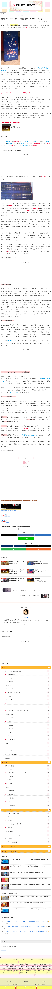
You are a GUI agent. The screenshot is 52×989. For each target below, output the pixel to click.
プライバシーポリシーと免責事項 (38, 984)
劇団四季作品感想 (20, 526)
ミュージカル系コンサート (13, 984)
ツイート (3, 950)
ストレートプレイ (43, 981)
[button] (50, 636)
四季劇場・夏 (16, 529)
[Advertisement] (26, 164)
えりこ (26, 617)
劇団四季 (13, 526)
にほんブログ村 (5, 516)
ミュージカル (9, 981)
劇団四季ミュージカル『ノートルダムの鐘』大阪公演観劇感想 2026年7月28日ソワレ (25, 931)
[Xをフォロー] (38, 546)
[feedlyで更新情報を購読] (13, 549)
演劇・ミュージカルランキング (8, 510)
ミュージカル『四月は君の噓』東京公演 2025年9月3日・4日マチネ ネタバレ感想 (24, 926)
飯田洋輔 (9, 529)
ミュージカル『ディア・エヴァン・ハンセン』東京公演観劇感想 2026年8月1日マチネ (26, 921)
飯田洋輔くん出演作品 (6, 526)
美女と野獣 (27, 526)
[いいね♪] (1, 450)
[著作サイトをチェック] (13, 546)
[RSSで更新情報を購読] (38, 549)
